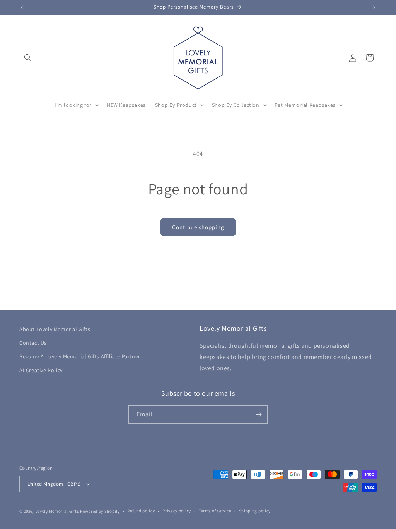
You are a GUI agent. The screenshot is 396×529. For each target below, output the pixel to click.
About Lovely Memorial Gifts (54, 329)
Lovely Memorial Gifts (57, 511)
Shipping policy (255, 511)
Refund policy (141, 511)
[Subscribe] (258, 414)
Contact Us (33, 342)
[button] (27, 57)
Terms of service (215, 511)
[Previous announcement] (22, 7)
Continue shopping (198, 227)
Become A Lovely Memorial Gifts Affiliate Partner (79, 356)
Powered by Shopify (100, 511)
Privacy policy (176, 511)
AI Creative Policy (41, 370)
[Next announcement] (373, 7)
